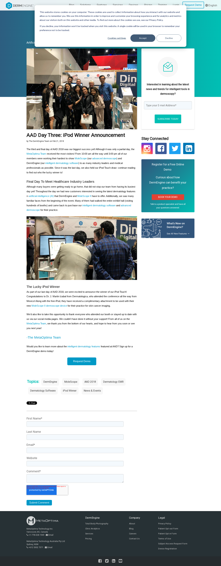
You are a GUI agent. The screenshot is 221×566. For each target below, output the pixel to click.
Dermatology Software (43, 390)
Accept (143, 38)
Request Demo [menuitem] (193, 4)
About (132, 523)
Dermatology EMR (113, 381)
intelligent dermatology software (61, 163)
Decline (169, 38)
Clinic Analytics (92, 528)
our (102, 158)
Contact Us (134, 538)
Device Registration (167, 548)
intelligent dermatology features (83, 346)
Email (50, 535)
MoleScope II (84, 196)
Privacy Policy (164, 523)
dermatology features (124, 191)
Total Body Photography (96, 523)
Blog (131, 528)
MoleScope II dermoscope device (49, 305)
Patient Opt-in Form (167, 533)
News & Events (92, 390)
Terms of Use (164, 538)
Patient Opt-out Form (168, 528)
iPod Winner (70, 390)
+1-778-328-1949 (36, 535)
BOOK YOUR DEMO (167, 197)
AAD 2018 (90, 381)
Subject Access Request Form (172, 543)
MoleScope (81, 158)
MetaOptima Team (37, 153)
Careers (132, 533)
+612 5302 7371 (36, 547)
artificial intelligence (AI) (41, 196)
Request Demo (81, 361)
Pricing (88, 538)
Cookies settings (117, 38)
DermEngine (50, 381)
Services (89, 533)
